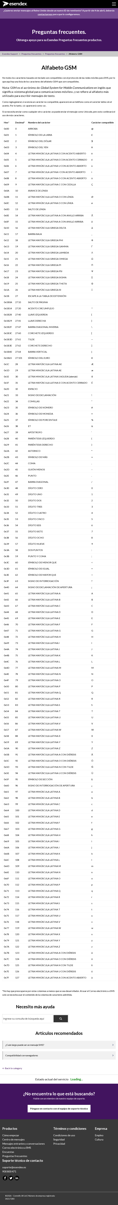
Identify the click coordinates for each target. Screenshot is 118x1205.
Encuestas (8, 1152)
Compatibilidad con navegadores (21, 1055)
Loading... (77, 1079)
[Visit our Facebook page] (5, 1178)
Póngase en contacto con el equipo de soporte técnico (59, 1108)
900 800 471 (9, 1171)
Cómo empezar (10, 1135)
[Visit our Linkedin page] (17, 1178)
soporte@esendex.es (14, 1167)
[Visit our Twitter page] (11, 1178)
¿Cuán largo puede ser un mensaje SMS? (24, 1044)
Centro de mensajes (13, 1139)
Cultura (99, 1139)
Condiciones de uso (64, 1135)
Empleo (99, 1135)
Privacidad (59, 1143)
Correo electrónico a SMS (16, 1147)
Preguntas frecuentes (14, 1156)
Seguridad (59, 1139)
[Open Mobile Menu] (114, 4)
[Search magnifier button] (61, 1018)
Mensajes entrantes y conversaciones (23, 1143)
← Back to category (12, 1068)
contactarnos (45, 14)
